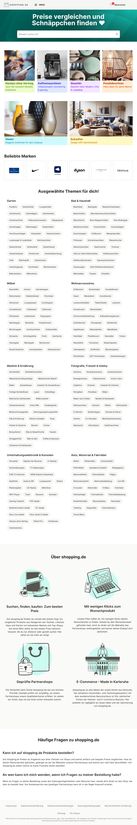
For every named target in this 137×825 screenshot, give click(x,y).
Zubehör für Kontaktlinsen (48, 385)
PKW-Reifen (78, 468)
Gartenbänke (48, 213)
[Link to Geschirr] (85, 71)
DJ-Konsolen (91, 418)
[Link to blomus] (123, 170)
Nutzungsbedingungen (89, 805)
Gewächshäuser (16, 253)
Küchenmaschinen (96, 240)
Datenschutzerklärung (32, 805)
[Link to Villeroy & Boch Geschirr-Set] (14, 170)
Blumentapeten (112, 349)
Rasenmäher (48, 227)
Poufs (44, 336)
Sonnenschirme (16, 220)
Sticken (76, 418)
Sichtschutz (34, 253)
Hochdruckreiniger (17, 233)
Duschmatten (100, 227)
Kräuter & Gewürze (17, 425)
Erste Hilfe (34, 405)
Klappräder (91, 508)
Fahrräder (119, 488)
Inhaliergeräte (51, 405)
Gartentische (14, 213)
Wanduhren (89, 296)
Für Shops (75, 813)
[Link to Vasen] (35, 123)
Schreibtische (15, 309)
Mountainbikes (99, 501)
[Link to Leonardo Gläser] (57, 170)
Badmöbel (77, 207)
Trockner (115, 247)
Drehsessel (14, 316)
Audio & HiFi (28, 481)
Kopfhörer (13, 481)
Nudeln (53, 432)
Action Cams (116, 378)
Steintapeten (79, 349)
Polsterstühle (51, 329)
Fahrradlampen (108, 508)
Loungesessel (30, 303)
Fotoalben (92, 392)
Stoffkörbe (95, 349)
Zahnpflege (50, 392)
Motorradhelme (80, 474)
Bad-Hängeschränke (99, 220)
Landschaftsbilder (81, 303)
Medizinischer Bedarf (47, 378)
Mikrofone (46, 488)
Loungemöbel (45, 207)
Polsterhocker (45, 323)
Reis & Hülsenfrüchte (35, 432)
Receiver (39, 494)
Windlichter (112, 323)
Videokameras (99, 378)
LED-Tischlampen (97, 356)
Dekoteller (109, 336)
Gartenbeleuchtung (53, 253)
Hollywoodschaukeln (37, 220)
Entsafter (105, 273)
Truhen (122, 336)
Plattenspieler (15, 488)
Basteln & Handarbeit (105, 398)
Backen (34, 425)
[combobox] (68, 34)
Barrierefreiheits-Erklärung (118, 805)
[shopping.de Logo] (16, 5)
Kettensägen (31, 227)
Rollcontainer (14, 296)
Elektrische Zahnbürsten (19, 398)
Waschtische (78, 220)
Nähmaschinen (79, 405)
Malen (105, 392)
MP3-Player (14, 494)
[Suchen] (117, 34)
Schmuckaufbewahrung (83, 316)
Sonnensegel (14, 227)
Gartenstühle (28, 207)
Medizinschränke (80, 227)
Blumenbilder (96, 309)
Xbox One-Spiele (16, 514)
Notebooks (53, 521)
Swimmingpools (16, 267)
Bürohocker (44, 343)
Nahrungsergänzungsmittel (45, 412)
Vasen (76, 296)
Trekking (77, 508)
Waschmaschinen (81, 247)
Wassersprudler (113, 233)
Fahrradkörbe (97, 494)
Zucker (46, 425)
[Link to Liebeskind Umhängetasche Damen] (101, 170)
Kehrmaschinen (44, 240)
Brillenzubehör (42, 398)
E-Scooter (77, 488)
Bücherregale (15, 329)
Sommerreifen (107, 461)
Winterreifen (90, 461)
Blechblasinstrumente (111, 418)
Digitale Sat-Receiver (32, 461)
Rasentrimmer (15, 247)
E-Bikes (106, 488)
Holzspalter (36, 233)
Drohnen (91, 385)
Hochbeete (33, 267)
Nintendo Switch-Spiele (19, 508)
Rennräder (115, 501)
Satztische (57, 336)
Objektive (77, 385)
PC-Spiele (39, 508)
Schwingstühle (29, 336)
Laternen (116, 303)
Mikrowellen (78, 273)
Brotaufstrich (14, 432)
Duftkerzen (78, 289)
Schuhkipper (47, 303)
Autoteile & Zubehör (98, 468)
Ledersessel (29, 316)
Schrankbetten (35, 349)
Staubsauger (79, 267)
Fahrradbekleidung (117, 494)
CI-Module (52, 461)
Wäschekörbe (96, 329)
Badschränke (79, 213)
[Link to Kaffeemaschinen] (52, 71)
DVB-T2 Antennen (17, 474)
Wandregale (14, 323)
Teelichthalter (101, 303)
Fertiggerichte (15, 438)
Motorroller (92, 488)
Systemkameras (115, 372)
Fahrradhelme (98, 474)
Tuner (27, 494)
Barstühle (29, 323)
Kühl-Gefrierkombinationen (102, 267)
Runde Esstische (16, 349)
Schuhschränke (33, 329)
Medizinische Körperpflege (21, 378)
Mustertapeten (110, 343)
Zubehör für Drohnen (109, 385)
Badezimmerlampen (111, 207)
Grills (11, 260)
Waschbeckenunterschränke (103, 213)
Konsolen (53, 494)
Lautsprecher (45, 481)
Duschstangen (79, 233)
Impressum (11, 805)
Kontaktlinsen (26, 385)
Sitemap (61, 813)
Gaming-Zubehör (16, 501)
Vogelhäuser (78, 329)
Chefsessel (31, 309)
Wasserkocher (115, 240)
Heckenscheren (53, 233)
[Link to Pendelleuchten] (117, 71)
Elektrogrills (24, 260)
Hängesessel (57, 220)
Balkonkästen (15, 273)
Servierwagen (42, 289)
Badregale (92, 207)
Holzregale (14, 343)
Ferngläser (78, 392)
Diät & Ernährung (16, 418)
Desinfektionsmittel (33, 372)
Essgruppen (45, 316)
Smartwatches (15, 528)
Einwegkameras (80, 378)
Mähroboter (32, 273)
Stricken (95, 405)
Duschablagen (117, 227)
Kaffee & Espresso (51, 438)
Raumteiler (13, 289)
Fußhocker (46, 309)
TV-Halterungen (37, 468)
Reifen (76, 461)
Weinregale (29, 343)
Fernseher (13, 461)
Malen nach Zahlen (81, 398)
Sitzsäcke (13, 336)
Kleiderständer (32, 296)
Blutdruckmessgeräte (18, 412)
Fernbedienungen (16, 468)
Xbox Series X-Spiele (39, 514)
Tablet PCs (38, 521)
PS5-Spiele (34, 501)
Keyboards (78, 425)
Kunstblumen (105, 296)
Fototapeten (96, 323)
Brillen (11, 385)
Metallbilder (112, 329)
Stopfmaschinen (111, 425)
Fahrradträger (79, 494)
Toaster (92, 273)
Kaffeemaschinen (110, 253)
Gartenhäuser (49, 247)
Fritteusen (77, 240)
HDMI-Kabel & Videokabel (41, 474)
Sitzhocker (14, 303)
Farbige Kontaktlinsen (18, 392)
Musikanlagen (94, 412)
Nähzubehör (121, 405)
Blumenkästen (50, 267)
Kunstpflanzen (111, 289)
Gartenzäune (40, 260)
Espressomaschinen (105, 260)
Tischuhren (93, 343)
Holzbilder (77, 336)
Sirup (52, 418)
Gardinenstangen (117, 356)
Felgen (113, 474)
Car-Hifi (121, 481)
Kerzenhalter (94, 289)
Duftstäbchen (79, 323)
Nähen (108, 405)
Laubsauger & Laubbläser (20, 240)
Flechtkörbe (78, 356)
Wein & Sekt (32, 438)
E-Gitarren (77, 412)
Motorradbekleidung (103, 481)
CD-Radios (31, 488)
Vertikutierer (32, 247)
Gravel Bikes (78, 514)
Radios (60, 481)
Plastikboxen (93, 336)
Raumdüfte (78, 343)
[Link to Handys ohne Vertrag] (19, 71)
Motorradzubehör (81, 481)
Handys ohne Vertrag (18, 521)
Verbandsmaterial (16, 405)
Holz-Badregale (120, 220)
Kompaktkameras (94, 372)
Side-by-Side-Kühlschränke (85, 253)
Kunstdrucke (79, 309)
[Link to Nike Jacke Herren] (36, 170)
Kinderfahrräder (80, 501)
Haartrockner (100, 247)
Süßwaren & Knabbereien (20, 445)
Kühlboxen (96, 233)
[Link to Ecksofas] (101, 123)
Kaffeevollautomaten (82, 260)
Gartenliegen (31, 213)
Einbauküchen (54, 349)
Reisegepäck (118, 468)
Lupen (36, 392)
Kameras (77, 372)
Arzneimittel (14, 372)
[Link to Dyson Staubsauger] (79, 170)
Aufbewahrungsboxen (109, 316)
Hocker (27, 289)
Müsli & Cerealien (37, 418)
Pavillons (13, 207)
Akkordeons (93, 425)
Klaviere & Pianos (113, 412)
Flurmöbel (48, 296)
